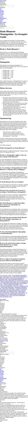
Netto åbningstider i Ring (6, 296)
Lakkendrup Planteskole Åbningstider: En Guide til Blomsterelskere (13, 289)
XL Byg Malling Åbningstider (19, 275)
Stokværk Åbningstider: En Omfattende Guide (13, 290)
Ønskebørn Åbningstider (21, 287)
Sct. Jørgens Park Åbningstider (7, 288)
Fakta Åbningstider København (15, 279)
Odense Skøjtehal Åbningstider (11, 284)
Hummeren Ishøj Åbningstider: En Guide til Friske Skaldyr (14, 280)
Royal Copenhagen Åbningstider (11, 285)
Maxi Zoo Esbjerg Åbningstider (17, 295)
